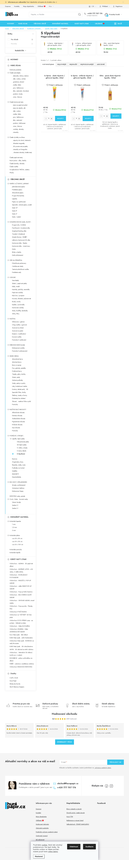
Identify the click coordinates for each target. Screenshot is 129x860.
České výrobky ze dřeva (17, 137)
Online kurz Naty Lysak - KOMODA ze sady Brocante (22, 642)
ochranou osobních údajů (103, 768)
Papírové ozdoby (17, 293)
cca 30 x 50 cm (17, 541)
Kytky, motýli (16, 286)
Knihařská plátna (15, 535)
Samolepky (15, 280)
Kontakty (16, 6)
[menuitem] (10, 24)
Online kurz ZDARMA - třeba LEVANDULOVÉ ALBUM (19, 630)
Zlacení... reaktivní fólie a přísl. (21, 401)
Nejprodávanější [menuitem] (87, 64)
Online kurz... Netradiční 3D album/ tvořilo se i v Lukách (21, 653)
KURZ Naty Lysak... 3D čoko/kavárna (21, 646)
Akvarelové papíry (17, 193)
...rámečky (15, 132)
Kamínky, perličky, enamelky (21, 289)
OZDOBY (13, 277)
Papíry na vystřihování (19, 202)
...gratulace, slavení (18, 82)
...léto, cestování (17, 120)
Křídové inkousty (17, 425)
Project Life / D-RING (19, 225)
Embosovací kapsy (17, 491)
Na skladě (22, 39)
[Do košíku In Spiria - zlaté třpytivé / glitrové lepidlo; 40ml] (60, 118)
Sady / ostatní (16, 217)
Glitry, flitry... (16, 314)
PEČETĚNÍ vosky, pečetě (17, 496)
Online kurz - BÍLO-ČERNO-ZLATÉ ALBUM (20, 596)
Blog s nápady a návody (74, 809)
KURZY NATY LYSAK (18, 559)
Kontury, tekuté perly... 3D (20, 389)
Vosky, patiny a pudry (18, 383)
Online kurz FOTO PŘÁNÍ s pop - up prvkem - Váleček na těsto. (21, 621)
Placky (12, 173)
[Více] (118, 24)
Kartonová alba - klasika (19, 243)
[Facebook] (106, 786)
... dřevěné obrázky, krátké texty (22, 152)
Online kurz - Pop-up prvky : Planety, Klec (21, 607)
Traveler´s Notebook (18, 234)
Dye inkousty (16, 428)
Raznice (14, 459)
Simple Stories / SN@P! (19, 237)
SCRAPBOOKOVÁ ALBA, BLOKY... (21, 222)
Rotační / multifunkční (19, 334)
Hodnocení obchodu (64, 714)
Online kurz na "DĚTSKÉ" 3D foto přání (21, 616)
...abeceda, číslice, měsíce (20, 76)
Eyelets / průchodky (18, 305)
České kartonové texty (16, 102)
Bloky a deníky (16, 252)
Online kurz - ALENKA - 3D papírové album (21, 565)
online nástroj (53, 851)
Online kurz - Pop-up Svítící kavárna (21, 592)
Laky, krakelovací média (19, 386)
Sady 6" (14, 214)
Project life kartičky (18, 196)
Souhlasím (89, 846)
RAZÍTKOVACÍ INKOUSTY (18, 409)
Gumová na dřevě (18, 328)
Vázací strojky (16, 502)
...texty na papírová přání (19, 105)
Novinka (22, 44)
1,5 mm (14, 527)
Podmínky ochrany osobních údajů (47, 832)
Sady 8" (14, 211)
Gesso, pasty (16, 377)
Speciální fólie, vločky (19, 392)
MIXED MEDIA (14, 356)
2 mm (14, 530)
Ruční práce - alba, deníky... (18, 161)
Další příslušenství (17, 255)
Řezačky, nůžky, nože (18, 465)
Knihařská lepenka (15, 521)
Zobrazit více (64, 742)
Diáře (14, 249)
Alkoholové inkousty (18, 412)
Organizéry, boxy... (18, 462)
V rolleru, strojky (22, 448)
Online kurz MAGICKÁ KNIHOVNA (21, 667)
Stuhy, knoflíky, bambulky (20, 311)
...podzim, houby (17, 94)
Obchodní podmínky (42, 828)
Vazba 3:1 (15, 508)
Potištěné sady (16, 272)
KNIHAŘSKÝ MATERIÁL (19, 517)
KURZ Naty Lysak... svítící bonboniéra (21, 638)
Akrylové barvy (16, 362)
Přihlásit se (115, 762)
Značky (13, 673)
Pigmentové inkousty (18, 422)
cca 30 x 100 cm (17, 544)
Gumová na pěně (17, 331)
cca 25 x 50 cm (17, 538)
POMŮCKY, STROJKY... (17, 436)
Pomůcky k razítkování (19, 340)
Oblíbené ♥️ (42, 6)
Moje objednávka (28, 6)
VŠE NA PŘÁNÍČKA (16, 260)
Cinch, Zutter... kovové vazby (19, 499)
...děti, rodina (16, 111)
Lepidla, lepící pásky (18, 439)
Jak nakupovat (40, 840)
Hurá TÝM (70, 817)
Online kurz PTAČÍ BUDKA (18, 612)
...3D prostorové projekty (20, 146)
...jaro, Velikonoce (17, 88)
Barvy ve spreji (16, 365)
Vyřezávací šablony (18, 488)
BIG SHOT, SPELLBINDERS (18, 482)
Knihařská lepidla (15, 553)
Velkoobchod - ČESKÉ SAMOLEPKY (78, 824)
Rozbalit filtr (19, 50)
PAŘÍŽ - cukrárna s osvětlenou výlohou (22, 664)
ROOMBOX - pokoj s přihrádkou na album (21, 659)
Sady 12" (15, 208)
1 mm (14, 524)
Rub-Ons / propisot (18, 296)
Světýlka (14, 471)
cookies (44, 845)
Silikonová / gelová (18, 322)
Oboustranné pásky (23, 442)
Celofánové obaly (17, 266)
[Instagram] (111, 786)
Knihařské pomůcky (16, 550)
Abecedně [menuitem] (101, 64)
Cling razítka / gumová (19, 325)
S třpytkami (21, 454)
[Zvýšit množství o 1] (51, 118)
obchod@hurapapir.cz (67, 783)
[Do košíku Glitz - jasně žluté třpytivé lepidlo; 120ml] (115, 116)
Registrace (119, 6)
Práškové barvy (17, 371)
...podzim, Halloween (18, 123)
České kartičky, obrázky (17, 164)
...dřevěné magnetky (18, 143)
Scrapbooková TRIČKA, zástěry (19, 170)
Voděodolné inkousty (18, 419)
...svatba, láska (16, 85)
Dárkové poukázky (15, 70)
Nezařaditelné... (17, 477)
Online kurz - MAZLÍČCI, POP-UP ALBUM (20, 581)
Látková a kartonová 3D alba (21, 240)
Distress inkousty (17, 416)
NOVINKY (14, 59)
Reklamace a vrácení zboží (75, 820)
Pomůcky (15, 404)
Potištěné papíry (17, 190)
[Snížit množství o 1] (46, 118)
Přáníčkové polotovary (19, 263)
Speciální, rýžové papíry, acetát (22, 205)
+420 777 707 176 (94, 14)
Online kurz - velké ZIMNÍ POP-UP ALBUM (21, 587)
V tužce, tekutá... (22, 451)
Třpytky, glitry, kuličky (18, 374)
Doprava (8, 6)
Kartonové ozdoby (18, 308)
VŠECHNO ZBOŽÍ (17, 179)
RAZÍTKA (12, 319)
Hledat (79, 14)
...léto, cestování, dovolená (20, 91)
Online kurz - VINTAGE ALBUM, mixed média (22, 601)
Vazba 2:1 (15, 505)
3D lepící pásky (22, 445)
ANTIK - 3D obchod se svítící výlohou (21, 649)
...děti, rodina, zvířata (19, 79)
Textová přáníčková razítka (20, 269)
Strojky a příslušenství (18, 485)
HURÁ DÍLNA (15, 65)
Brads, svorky (16, 302)
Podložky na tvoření (18, 468)
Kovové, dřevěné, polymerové (21, 299)
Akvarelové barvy (17, 359)
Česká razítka (14, 167)
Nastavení (39, 856)
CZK (93, 6)
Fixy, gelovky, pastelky (19, 368)
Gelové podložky (17, 380)
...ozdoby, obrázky (18, 129)
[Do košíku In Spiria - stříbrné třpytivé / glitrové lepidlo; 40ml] (88, 118)
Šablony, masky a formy (19, 395)
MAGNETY (15, 474)
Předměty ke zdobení (18, 398)
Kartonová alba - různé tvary (21, 246)
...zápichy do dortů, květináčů (21, 140)
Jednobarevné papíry (18, 187)
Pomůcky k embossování (19, 351)
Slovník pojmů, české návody (76, 813)
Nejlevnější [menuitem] (61, 64)
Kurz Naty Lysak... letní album (19, 635)
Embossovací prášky (18, 348)
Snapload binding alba (19, 231)
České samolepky (15, 73)
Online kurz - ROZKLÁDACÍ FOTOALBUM (18, 576)
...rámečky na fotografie (19, 149)
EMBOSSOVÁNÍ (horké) (17, 345)
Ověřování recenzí (42, 836)
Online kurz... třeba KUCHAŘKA (20, 626)
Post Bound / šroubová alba (21, 228)
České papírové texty (16, 157)
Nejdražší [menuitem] (73, 64)
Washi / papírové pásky (19, 283)
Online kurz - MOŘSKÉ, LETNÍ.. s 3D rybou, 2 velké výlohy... (21, 570)
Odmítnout (74, 846)
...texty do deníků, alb (18, 108)
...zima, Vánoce (17, 97)
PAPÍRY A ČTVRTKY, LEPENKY (19, 184)
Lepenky (14, 199)
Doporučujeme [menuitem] (48, 64)
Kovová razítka (16, 337)
